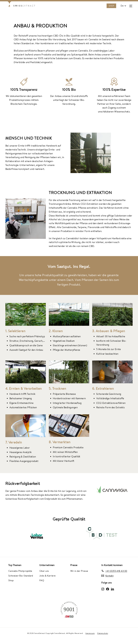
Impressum (90, 633)
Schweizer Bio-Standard (20, 575)
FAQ (41, 580)
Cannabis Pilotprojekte (20, 570)
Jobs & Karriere (47, 575)
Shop (11, 580)
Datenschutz (102, 633)
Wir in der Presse (79, 570)
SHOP (111, 6)
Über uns (44, 570)
